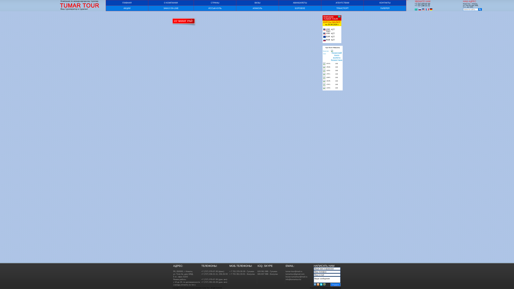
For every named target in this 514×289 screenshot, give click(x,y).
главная (127, 3)
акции (127, 8)
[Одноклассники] (318, 284)
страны (215, 3)
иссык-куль (215, 8)
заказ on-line (170, 8)
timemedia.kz (337, 288)
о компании (171, 3)
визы (257, 3)
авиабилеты (300, 3)
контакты (384, 3)
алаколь (257, 8)
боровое (300, 8)
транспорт (342, 8)
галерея (385, 8)
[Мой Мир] (324, 284)
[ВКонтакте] (315, 284)
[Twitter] (321, 284)
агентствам (342, 3)
